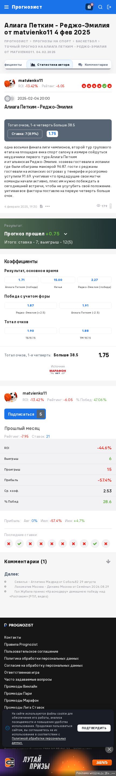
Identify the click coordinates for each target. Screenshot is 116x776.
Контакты (12, 637)
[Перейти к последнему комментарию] (108, 562)
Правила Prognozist (21, 644)
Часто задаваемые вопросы (28, 679)
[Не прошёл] (84, 86)
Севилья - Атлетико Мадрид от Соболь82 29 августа (55, 582)
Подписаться (25, 414)
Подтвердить (94, 728)
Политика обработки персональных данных (41, 658)
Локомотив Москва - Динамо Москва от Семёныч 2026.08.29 (62, 586)
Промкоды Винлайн (20, 686)
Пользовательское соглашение (31, 651)
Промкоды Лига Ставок (24, 707)
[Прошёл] (104, 86)
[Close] (109, 749)
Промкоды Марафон (21, 700)
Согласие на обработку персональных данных (43, 665)
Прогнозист (27, 7)
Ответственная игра (21, 672)
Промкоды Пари (18, 693)
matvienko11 (35, 393)
